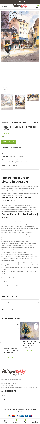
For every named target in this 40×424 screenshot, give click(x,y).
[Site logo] (20, 6)
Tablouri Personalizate (22, 162)
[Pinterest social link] (20, 2)
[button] (3, 52)
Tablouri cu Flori (29, 348)
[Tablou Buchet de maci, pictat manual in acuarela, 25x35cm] (10, 334)
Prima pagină (5, 122)
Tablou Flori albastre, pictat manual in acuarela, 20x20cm (29, 343)
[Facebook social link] (15, 2)
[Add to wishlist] (17, 324)
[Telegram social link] (25, 2)
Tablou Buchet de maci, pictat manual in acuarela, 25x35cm (10, 350)
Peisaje (10, 159)
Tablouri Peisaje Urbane (19, 122)
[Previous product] (33, 122)
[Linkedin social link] (22, 2)
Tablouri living (11, 162)
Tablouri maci (10, 355)
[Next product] (37, 122)
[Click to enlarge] (5, 89)
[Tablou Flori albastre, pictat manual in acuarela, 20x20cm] (29, 331)
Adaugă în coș (8, 141)
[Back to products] (35, 122)
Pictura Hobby (17, 159)
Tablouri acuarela (27, 159)
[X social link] (17, 2)
